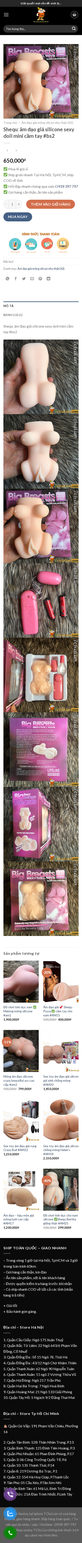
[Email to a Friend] (32, 279)
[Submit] (74, 29)
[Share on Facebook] (16, 279)
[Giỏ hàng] (74, 14)
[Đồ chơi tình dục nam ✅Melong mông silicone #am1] (21, 982)
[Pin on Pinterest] (40, 279)
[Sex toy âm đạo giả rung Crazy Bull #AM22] (21, 1120)
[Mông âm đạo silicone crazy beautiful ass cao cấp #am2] (21, 1051)
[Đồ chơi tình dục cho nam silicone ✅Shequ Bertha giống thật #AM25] (61, 1190)
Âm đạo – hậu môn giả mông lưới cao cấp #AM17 (18, 1219)
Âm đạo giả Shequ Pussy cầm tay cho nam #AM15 (57, 1011)
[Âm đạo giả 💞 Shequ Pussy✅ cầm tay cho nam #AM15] (61, 982)
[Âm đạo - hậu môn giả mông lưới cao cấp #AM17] (21, 1190)
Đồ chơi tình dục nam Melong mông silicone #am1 (18, 1011)
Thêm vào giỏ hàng (50, 204)
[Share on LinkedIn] (48, 279)
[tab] (41, 305)
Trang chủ (10, 122)
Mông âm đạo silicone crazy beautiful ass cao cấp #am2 (18, 1080)
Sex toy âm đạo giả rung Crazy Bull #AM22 (19, 1148)
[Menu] (6, 14)
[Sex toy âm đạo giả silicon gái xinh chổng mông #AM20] (61, 1051)
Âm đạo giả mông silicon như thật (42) (47, 122)
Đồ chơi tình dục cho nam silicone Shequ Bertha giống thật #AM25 (60, 1219)
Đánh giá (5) (12, 315)
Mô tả (8, 306)
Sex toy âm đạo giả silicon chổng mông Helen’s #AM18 (61, 1150)
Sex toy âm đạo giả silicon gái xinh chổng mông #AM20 (61, 1080)
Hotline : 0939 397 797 (58, 1524)
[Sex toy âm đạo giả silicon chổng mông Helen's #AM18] (61, 1120)
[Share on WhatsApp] (7, 279)
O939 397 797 (66, 186)
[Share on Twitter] (24, 279)
